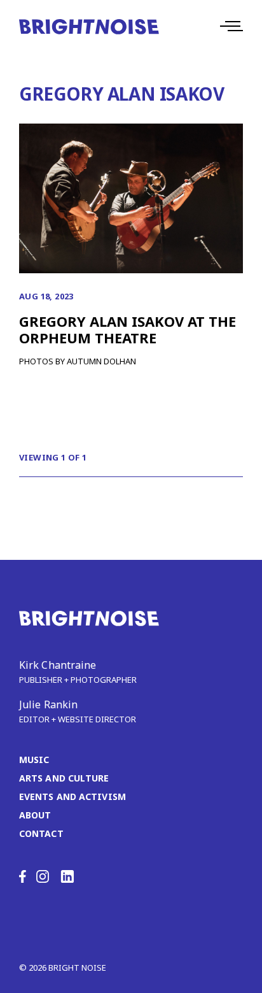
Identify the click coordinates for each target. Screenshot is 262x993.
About (35, 815)
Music (34, 760)
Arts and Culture (64, 778)
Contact (41, 833)
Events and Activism (72, 796)
